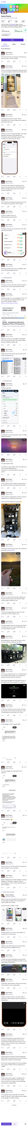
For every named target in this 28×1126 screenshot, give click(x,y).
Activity (5, 44)
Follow (12, 40)
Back (4, 2)
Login (14, 1124)
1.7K (2, 21)
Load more (14, 1105)
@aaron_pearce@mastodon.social (8, 18)
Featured (23, 44)
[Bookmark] (20, 61)
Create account (6, 1124)
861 (9, 21)
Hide (18, 75)
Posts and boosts (5, 48)
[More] (26, 61)
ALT (25, 971)
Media (14, 44)
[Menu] (25, 40)
